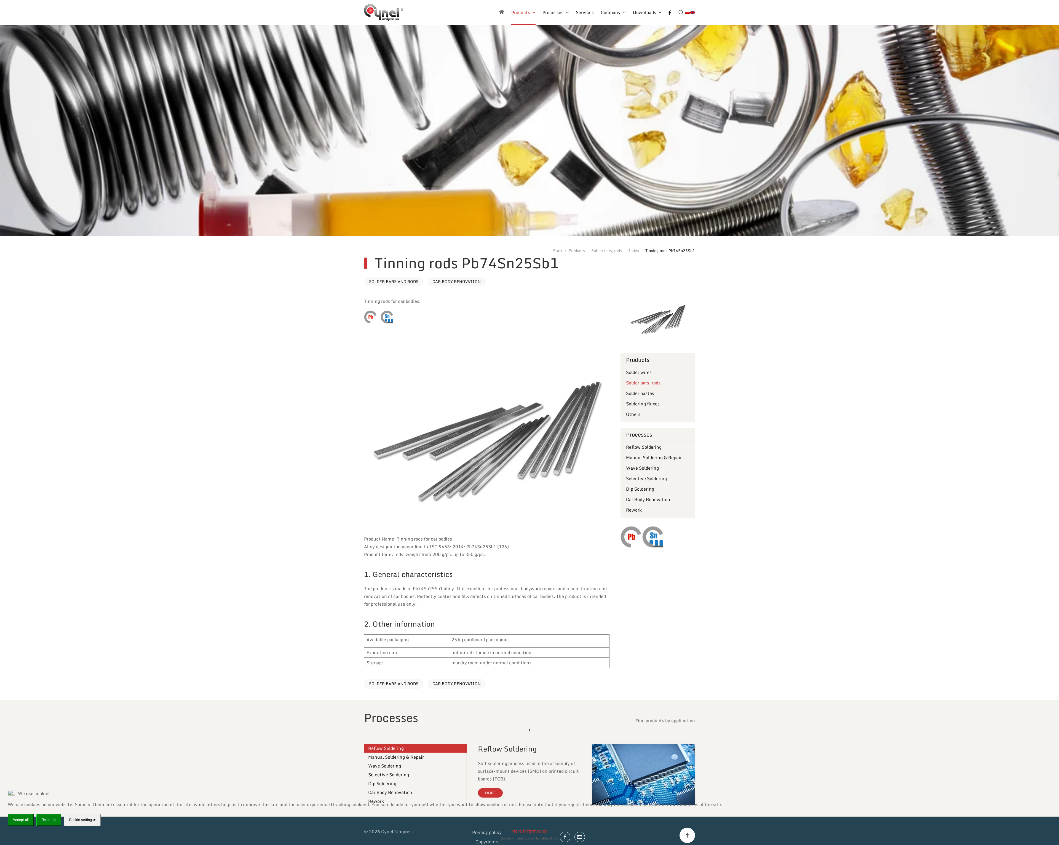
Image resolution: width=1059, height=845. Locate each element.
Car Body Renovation (456, 281)
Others (633, 414)
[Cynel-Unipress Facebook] (670, 12)
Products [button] (520, 12)
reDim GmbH (549, 838)
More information (529, 831)
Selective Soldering (646, 478)
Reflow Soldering (644, 447)
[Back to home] (383, 12)
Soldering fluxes (643, 403)
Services (585, 12)
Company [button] (611, 12)
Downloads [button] (644, 12)
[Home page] (501, 12)
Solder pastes (640, 393)
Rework (634, 510)
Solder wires (639, 372)
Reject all (48, 820)
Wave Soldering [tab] (384, 765)
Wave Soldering (642, 468)
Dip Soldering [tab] (382, 783)
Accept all (21, 820)
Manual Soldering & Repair (654, 457)
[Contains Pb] (370, 317)
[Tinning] (387, 317)
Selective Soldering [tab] (388, 774)
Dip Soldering (640, 489)
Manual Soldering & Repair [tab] (396, 757)
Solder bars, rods (643, 382)
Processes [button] (552, 12)
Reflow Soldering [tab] (386, 748)
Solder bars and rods (393, 281)
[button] (681, 12)
